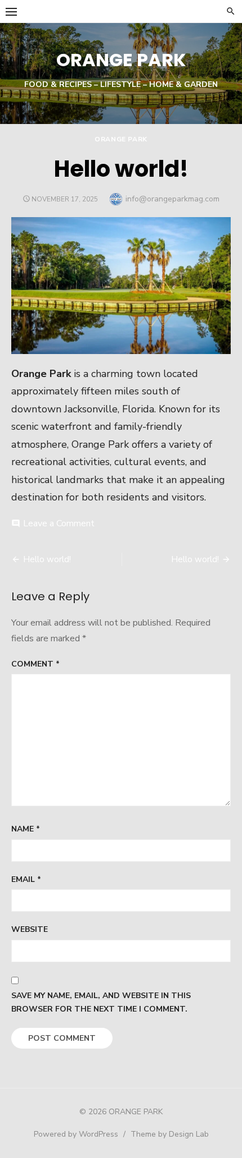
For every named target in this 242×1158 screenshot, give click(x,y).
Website (29, 929)
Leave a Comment (59, 523)
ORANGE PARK (121, 59)
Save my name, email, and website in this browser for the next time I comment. (101, 1002)
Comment (35, 664)
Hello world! (47, 559)
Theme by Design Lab (170, 1134)
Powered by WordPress (76, 1134)
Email (26, 879)
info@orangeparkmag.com (172, 199)
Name (25, 829)
